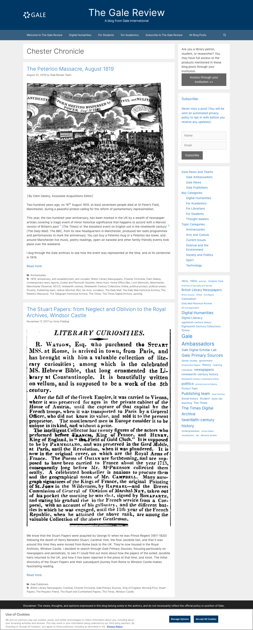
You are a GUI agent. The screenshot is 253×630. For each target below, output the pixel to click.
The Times (95, 293)
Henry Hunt (102, 282)
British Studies (188, 295)
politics (188, 383)
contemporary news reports (43, 282)
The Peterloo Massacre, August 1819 (70, 69)
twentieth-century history (198, 422)
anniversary (44, 278)
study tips (217, 398)
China (199, 294)
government (206, 360)
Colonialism (189, 298)
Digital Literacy (192, 318)
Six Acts (87, 290)
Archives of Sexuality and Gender (197, 285)
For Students (106, 35)
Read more (34, 266)
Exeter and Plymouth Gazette (77, 282)
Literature (187, 370)
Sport (190, 260)
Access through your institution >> (204, 80)
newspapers (204, 370)
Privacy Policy (115, 626)
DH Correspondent (190, 308)
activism (203, 281)
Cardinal (68, 587)
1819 (33, 278)
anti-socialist (82, 278)
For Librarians (195, 208)
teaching (187, 402)
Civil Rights (209, 295)
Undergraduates (190, 431)
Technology (194, 265)
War (197, 435)
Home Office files (120, 282)
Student (205, 398)
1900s (193, 281)
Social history (190, 398)
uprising (137, 293)
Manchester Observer (39, 286)
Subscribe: (190, 99)
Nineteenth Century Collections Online (106, 286)
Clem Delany (153, 278)
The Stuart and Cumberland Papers (80, 591)
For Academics (130, 35)
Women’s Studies (209, 435)
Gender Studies (189, 360)
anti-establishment (63, 278)
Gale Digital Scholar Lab (199, 350)
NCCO (56, 286)
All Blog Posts (197, 35)
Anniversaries (38, 275)
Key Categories (192, 193)
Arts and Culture (197, 235)
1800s (185, 281)
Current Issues (196, 240)
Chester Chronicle (134, 278)
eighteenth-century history (196, 322)
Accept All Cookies (206, 619)
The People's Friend (47, 591)
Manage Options (180, 619)
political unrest (157, 286)
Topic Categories (193, 224)
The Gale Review (126, 12)
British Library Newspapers (107, 278)
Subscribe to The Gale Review (164, 35)
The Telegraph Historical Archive (68, 293)
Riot (78, 290)
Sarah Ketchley (218, 394)
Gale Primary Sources (108, 587)
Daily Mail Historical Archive (197, 303)
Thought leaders (197, 219)
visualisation (188, 435)
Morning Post (149, 587)
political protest (138, 286)
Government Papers (191, 365)
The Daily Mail (113, 290)
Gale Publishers (39, 584)
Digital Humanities (80, 35)
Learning (217, 365)
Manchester (157, 282)
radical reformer (66, 290)
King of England (132, 587)
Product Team (190, 388)
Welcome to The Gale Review (44, 35)
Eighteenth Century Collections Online (201, 328)
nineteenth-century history (200, 374)
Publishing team (46, 290)
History (206, 364)
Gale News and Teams (197, 172)
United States (207, 431)
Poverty (31, 290)
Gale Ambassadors (199, 177)
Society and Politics (199, 255)
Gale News (193, 182)
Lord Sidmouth (140, 282)
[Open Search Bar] (225, 35)
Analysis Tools (215, 281)
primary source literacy (206, 384)
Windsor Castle (125, 591)
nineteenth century (72, 286)
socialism (98, 290)
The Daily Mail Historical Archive (141, 290)
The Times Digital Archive (117, 293)
